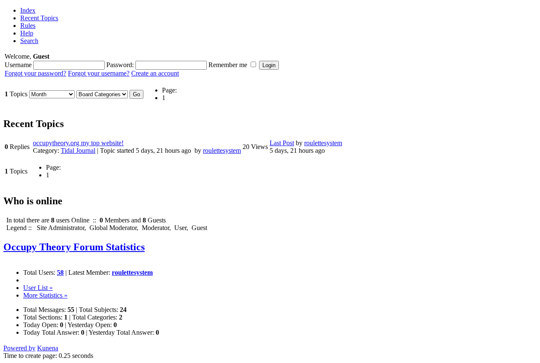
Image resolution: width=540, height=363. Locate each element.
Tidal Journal (78, 150)
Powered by (19, 348)
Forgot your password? (35, 73)
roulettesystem (222, 150)
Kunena (47, 348)
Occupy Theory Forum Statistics (74, 246)
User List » (38, 287)
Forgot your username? (99, 73)
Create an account (155, 73)
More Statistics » (45, 295)
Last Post (282, 142)
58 (60, 272)
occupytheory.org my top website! (78, 142)
